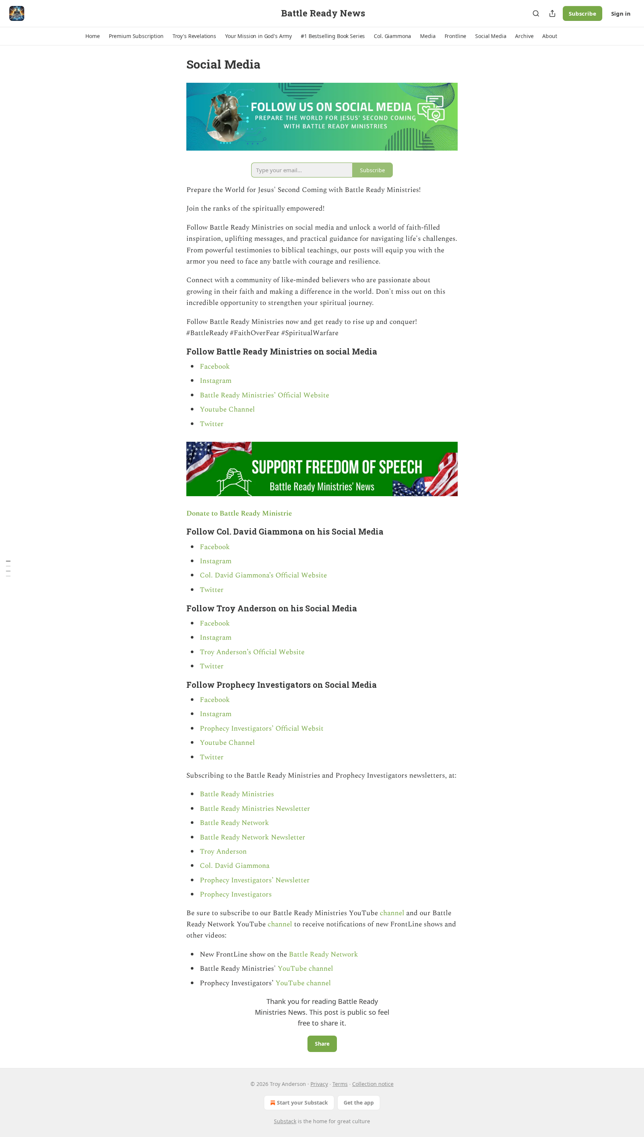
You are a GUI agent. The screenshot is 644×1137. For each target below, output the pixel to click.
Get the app (359, 1102)
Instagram (215, 380)
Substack (285, 1121)
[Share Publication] (552, 13)
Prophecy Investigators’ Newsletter (255, 880)
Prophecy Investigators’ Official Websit (261, 728)
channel (393, 913)
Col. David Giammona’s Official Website (263, 575)
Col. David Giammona (234, 865)
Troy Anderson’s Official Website (252, 652)
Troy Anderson (223, 851)
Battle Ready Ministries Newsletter (255, 808)
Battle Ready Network (234, 823)
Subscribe (582, 13)
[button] (92, 36)
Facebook (215, 366)
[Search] (535, 13)
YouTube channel (305, 968)
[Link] (176, 352)
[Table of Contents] (8, 568)
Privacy (319, 1083)
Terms (340, 1083)
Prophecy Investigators (236, 894)
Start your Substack (302, 1102)
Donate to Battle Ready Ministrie (239, 513)
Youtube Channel (227, 409)
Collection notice (373, 1083)
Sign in (621, 13)
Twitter (212, 424)
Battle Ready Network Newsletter (252, 837)
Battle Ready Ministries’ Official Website (264, 395)
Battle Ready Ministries (237, 794)
